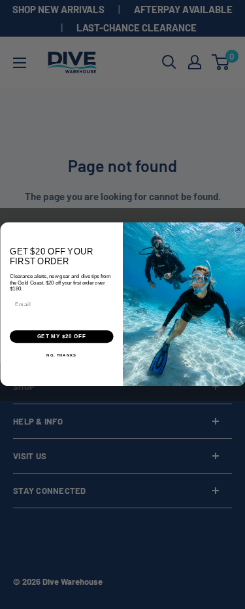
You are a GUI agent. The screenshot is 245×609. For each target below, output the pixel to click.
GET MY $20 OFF (61, 336)
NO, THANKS (61, 355)
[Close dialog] (238, 230)
